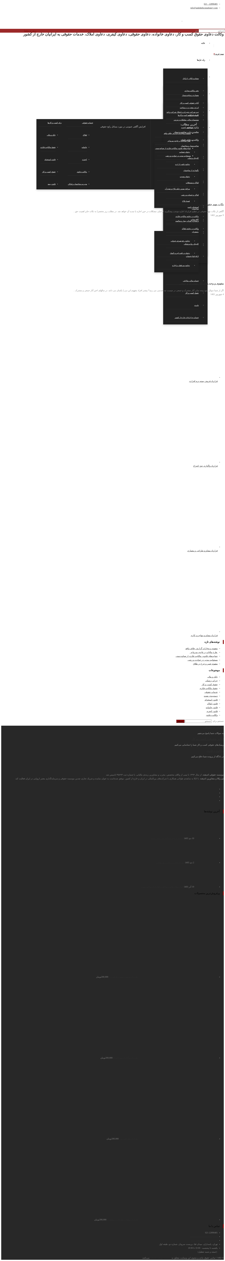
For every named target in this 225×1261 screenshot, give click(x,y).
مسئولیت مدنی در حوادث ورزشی (203, 660)
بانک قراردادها (199, 127)
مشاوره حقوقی (213, 727)
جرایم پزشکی (211, 681)
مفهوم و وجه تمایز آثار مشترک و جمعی (201, 283)
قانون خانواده (212, 707)
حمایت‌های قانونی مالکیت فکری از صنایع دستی (197, 656)
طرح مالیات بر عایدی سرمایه (204, 652)
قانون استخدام (50, 159)
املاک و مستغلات (192, 183)
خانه (203, 43)
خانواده (84, 147)
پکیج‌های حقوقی (198, 77)
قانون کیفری (212, 711)
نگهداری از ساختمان (191, 170)
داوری (196, 305)
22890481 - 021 (211, 4)
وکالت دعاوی (82, 172)
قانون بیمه (52, 184)
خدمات (202, 94)
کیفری (84, 159)
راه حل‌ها (201, 60)
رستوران (195, 232)
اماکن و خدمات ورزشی (190, 195)
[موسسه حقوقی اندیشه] (182, 20)
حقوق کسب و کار (192, 293)
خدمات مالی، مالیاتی (191, 281)
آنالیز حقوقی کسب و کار (207, 739)
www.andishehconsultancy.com (204, 1240)
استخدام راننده (193, 207)
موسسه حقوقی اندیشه (160, 1258)
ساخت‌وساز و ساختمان (190, 146)
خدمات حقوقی (211, 692)
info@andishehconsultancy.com (204, 8)
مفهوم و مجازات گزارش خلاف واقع (201, 648)
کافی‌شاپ (195, 219)
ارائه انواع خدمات (192, 256)
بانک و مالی (212, 677)
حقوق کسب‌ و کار (49, 172)
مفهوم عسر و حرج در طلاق (205, 664)
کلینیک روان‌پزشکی (191, 244)
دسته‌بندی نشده (211, 696)
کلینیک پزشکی (193, 158)
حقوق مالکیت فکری (48, 147)
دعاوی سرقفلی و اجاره (181, 265)
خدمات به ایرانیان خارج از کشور (187, 317)
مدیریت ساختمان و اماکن (77, 184)
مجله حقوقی (199, 110)
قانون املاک (212, 704)
